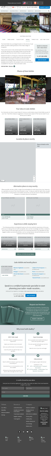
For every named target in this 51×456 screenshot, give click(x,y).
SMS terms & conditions (31, 414)
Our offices (3, 407)
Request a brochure (37, 318)
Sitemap (3, 415)
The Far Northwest (18, 274)
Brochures (38, 11)
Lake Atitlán (5, 275)
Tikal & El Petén (36, 277)
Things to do (35, 39)
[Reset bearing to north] (34, 181)
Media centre (29, 426)
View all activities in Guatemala (25, 254)
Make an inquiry (42, 59)
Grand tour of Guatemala (23, 125)
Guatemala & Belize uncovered (10, 125)
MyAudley (3, 410)
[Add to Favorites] (47, 16)
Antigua (16, 271)
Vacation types (14, 11)
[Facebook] (19, 431)
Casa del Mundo (6, 217)
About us (30, 11)
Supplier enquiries (18, 416)
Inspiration (23, 11)
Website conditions (30, 407)
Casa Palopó (30, 217)
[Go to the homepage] (6, 7)
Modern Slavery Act (30, 421)
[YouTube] (27, 431)
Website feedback (5, 412)
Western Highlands (18, 268)
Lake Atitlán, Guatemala (25, 24)
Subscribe (25, 396)
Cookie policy (29, 418)
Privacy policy (29, 416)
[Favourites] (18, 7)
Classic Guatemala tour (38, 125)
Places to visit (20, 39)
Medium (11, 66)
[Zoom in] (34, 177)
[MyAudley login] (20, 7)
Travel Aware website (19, 414)
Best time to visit (44, 39)
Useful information (18, 407)
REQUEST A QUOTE (44, 7)
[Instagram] (23, 431)
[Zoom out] (34, 179)
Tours (3, 39)
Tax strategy (29, 423)
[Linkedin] (31, 431)
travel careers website (44, 422)
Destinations (4, 11)
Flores (33, 271)
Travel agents (17, 418)
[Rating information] (14, 66)
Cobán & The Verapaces (38, 268)
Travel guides (10, 39)
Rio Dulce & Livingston (38, 274)
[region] (18, 162)
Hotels (27, 39)
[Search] (49, 11)
